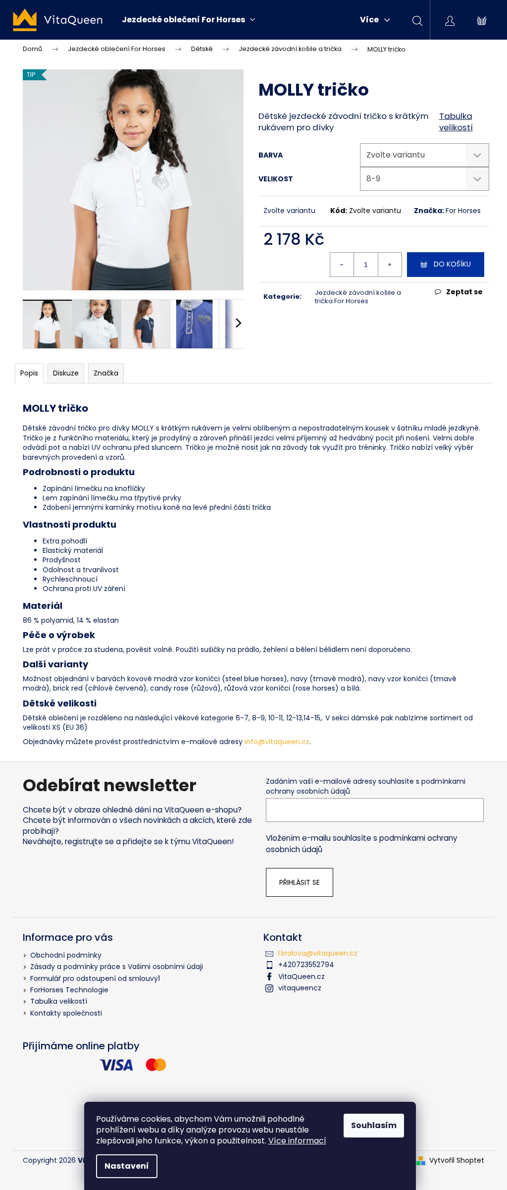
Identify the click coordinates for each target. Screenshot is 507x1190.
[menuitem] (188, 20)
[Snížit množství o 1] (342, 264)
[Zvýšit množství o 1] (390, 264)
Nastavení (126, 1166)
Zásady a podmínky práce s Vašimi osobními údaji (116, 967)
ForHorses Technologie (69, 990)
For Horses (463, 211)
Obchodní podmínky (65, 955)
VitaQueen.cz (301, 976)
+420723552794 (306, 965)
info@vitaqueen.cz (277, 742)
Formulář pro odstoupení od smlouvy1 (95, 978)
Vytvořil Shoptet (456, 1160)
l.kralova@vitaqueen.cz (317, 953)
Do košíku (452, 264)
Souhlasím (374, 1125)
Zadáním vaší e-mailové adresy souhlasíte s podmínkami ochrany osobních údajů (365, 786)
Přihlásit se (299, 882)
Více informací (297, 1140)
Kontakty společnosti (66, 1013)
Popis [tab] (29, 373)
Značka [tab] (106, 373)
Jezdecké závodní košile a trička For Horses (358, 297)
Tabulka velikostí (456, 121)
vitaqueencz (299, 988)
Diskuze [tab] (66, 373)
